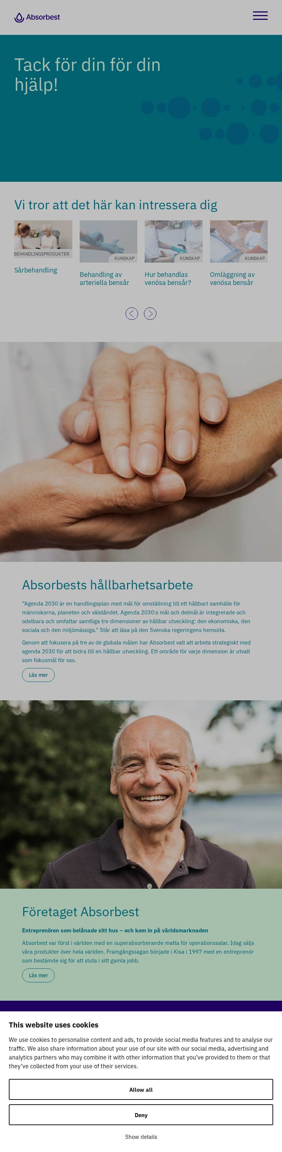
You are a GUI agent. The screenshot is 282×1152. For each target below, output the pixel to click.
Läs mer (38, 674)
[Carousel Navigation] (141, 313)
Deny (141, 1115)
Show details (141, 1136)
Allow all (141, 1089)
